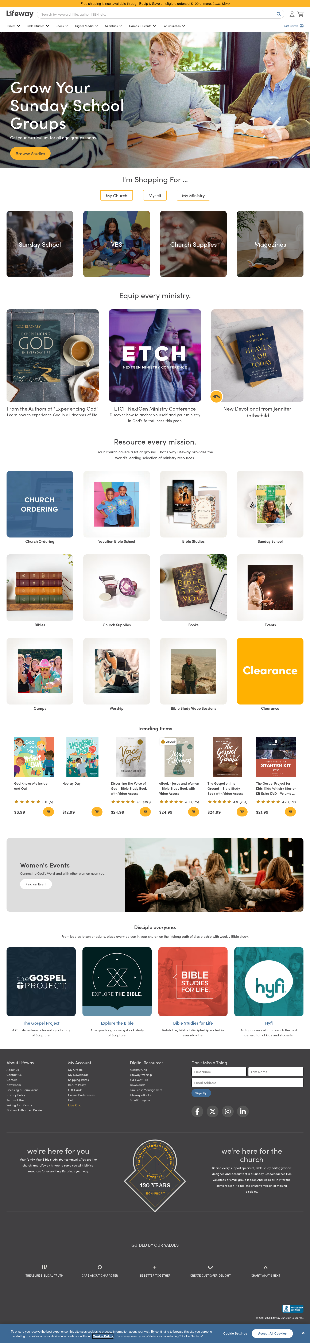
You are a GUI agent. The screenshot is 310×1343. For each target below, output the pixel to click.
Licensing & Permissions (22, 1090)
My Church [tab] (116, 195)
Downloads (137, 1085)
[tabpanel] (155, 242)
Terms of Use (15, 1100)
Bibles (11, 26)
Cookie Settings (235, 1333)
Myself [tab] (154, 195)
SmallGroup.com (141, 1100)
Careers (12, 1080)
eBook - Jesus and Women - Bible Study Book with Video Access (179, 788)
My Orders (75, 1069)
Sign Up (201, 1093)
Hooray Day (71, 783)
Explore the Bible (117, 1023)
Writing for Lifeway (19, 1105)
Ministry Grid (138, 1069)
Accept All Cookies (272, 1333)
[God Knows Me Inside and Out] (34, 757)
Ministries (111, 26)
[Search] (278, 14)
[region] (155, 1333)
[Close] (303, 1332)
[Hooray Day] (82, 757)
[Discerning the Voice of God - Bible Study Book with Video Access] (131, 757)
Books (60, 26)
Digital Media (84, 26)
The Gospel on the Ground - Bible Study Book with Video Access (225, 788)
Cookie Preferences (81, 1095)
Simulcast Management (146, 1090)
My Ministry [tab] (193, 195)
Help (71, 1100)
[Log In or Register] (292, 14)
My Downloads (78, 1074)
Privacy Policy (16, 1095)
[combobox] (160, 14)
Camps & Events (140, 26)
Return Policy (77, 1085)
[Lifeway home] (20, 14)
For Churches (172, 26)
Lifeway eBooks (140, 1095)
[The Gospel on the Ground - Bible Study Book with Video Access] (227, 757)
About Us (13, 1069)
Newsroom (14, 1085)
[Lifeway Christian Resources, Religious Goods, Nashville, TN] (292, 1309)
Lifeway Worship (141, 1074)
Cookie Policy (103, 1336)
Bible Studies (35, 26)
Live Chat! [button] (75, 1105)
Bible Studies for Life (193, 1023)
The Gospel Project (41, 1023)
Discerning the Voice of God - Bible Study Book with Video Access (129, 788)
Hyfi (269, 1023)
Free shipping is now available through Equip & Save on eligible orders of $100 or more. (155, 3)
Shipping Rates (78, 1080)
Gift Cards (75, 1090)
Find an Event (36, 884)
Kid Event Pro (139, 1080)
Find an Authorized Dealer (24, 1110)
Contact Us (14, 1074)
